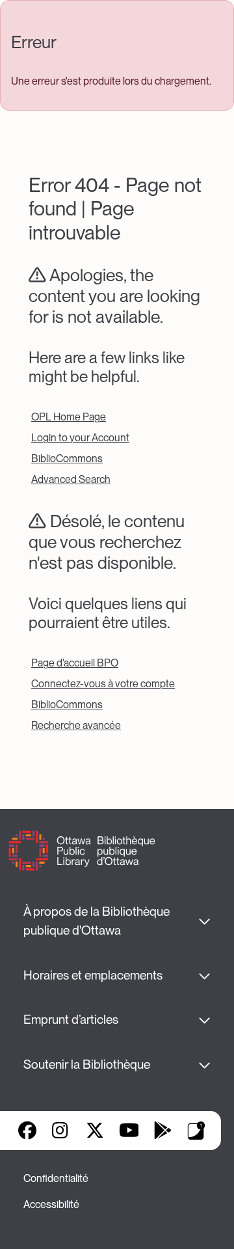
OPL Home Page (68, 417)
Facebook (27, 1130)
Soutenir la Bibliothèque (86, 1064)
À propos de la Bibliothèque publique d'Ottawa (97, 921)
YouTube (129, 1130)
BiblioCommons (67, 458)
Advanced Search (70, 479)
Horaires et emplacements (92, 975)
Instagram (61, 1130)
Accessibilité (51, 1204)
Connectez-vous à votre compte (103, 684)
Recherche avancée (76, 725)
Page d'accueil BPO (74, 663)
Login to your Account (80, 438)
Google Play (162, 1130)
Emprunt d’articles (70, 1019)
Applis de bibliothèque (196, 1130)
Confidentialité (55, 1178)
